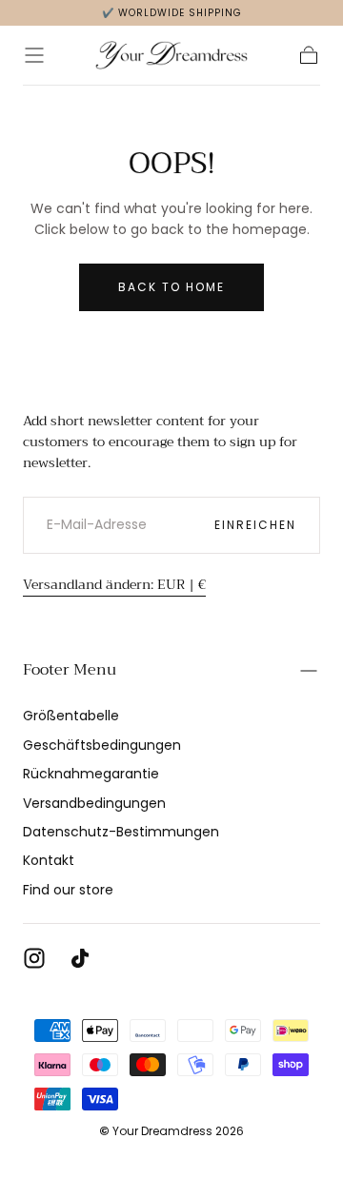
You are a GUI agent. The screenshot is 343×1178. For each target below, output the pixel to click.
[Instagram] (34, 958)
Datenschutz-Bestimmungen (121, 831)
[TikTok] (80, 958)
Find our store (68, 889)
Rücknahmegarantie (91, 773)
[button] (34, 55)
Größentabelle (71, 715)
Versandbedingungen (94, 803)
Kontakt (48, 860)
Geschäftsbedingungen (102, 745)
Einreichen (255, 525)
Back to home (171, 287)
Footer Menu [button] (69, 670)
